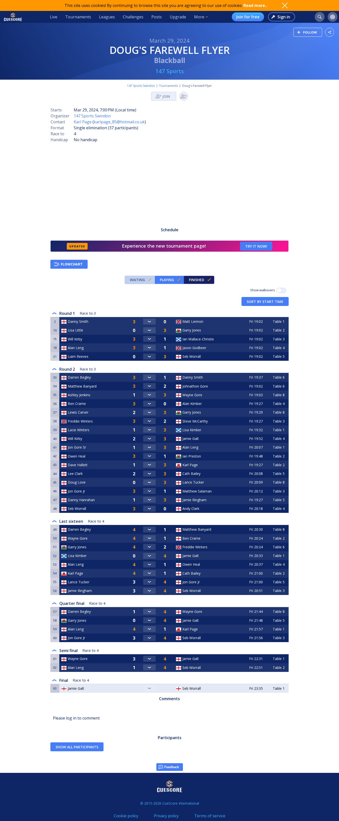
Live (53, 17)
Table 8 (279, 395)
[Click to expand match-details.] (149, 322)
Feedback (171, 767)
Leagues (107, 17)
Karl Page (83, 122)
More (199, 17)
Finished (196, 279)
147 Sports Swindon (141, 86)
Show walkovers (263, 290)
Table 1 (279, 321)
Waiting (137, 279)
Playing (167, 279)
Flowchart (72, 264)
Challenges (133, 17)
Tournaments (78, 17)
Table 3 (279, 339)
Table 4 (279, 347)
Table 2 (279, 330)
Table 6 (279, 377)
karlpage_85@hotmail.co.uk (119, 122)
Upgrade (178, 17)
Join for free (248, 17)
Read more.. (255, 5)
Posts (156, 17)
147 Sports (169, 71)
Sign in (283, 17)
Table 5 (279, 356)
